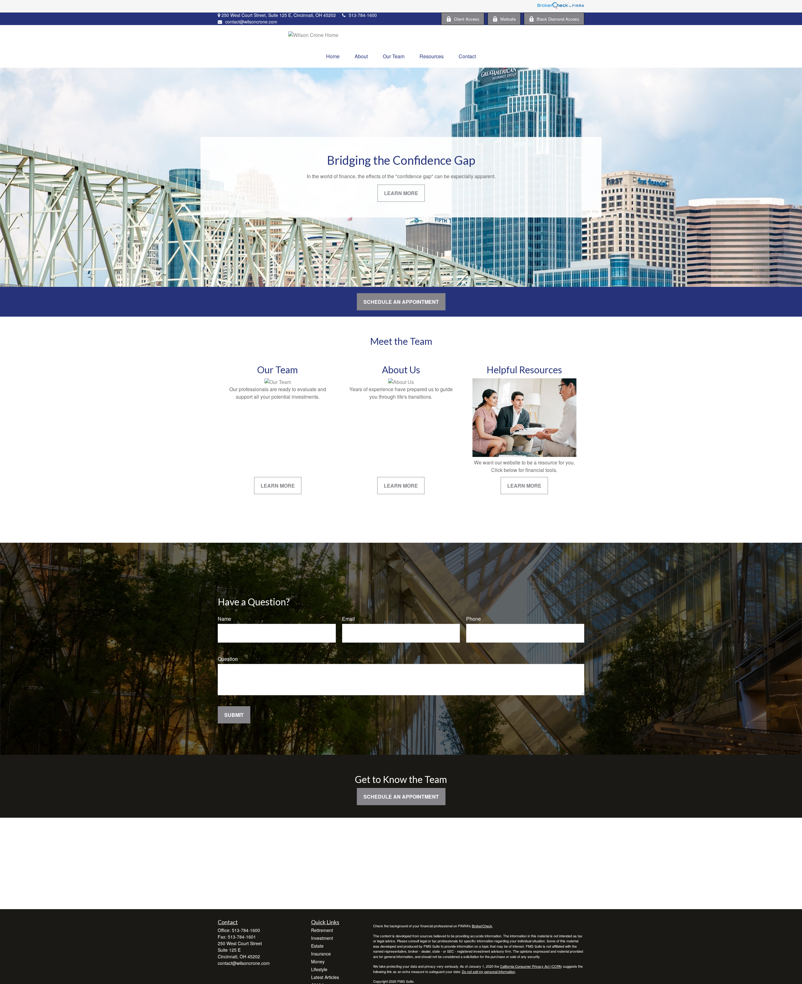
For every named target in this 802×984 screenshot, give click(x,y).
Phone (473, 618)
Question (228, 658)
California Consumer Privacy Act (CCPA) (531, 966)
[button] (333, 56)
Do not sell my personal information (488, 971)
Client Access (466, 19)
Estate (317, 946)
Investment (322, 938)
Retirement (322, 930)
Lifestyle (319, 969)
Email (348, 618)
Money (318, 961)
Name (224, 618)
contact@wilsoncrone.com (251, 21)
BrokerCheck (482, 925)
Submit (234, 714)
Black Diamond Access (558, 19)
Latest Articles (325, 977)
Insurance (321, 953)
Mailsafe (508, 19)
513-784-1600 (363, 15)
